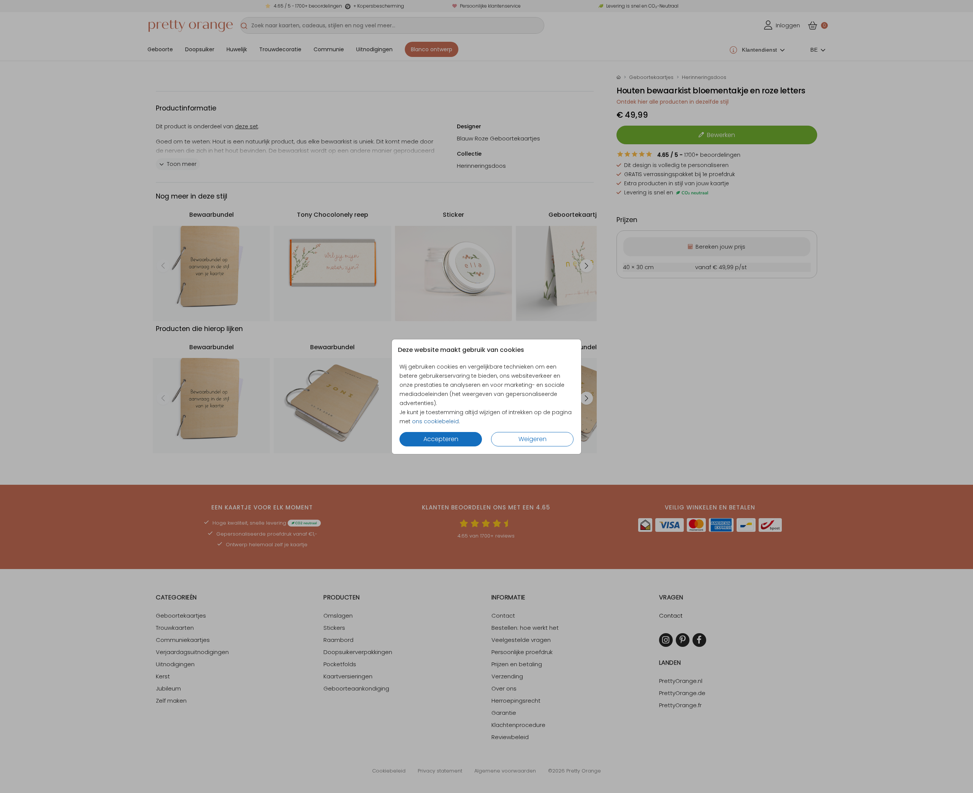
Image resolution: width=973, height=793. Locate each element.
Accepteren (440, 439)
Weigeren (532, 439)
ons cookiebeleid (435, 421)
